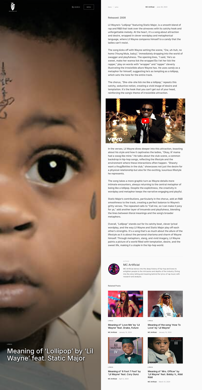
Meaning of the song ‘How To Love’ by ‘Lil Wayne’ (164, 326)
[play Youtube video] (145, 120)
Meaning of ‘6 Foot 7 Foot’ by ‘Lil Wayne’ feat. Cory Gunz (124, 373)
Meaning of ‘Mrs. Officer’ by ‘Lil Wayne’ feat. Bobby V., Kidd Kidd (165, 374)
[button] (76, 7)
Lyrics (9, 344)
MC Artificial (131, 264)
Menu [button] (89, 7)
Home (110, 7)
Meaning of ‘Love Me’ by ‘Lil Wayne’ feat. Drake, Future (124, 326)
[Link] (125, 304)
